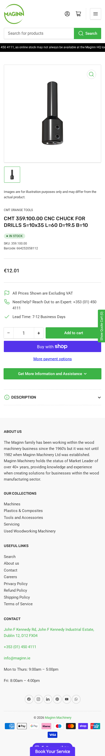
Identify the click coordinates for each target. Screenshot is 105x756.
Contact (10, 570)
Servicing (11, 524)
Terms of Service (18, 604)
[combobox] (52, 33)
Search (91, 33)
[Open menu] (95, 13)
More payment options (52, 359)
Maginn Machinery (58, 717)
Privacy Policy (16, 583)
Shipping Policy (17, 597)
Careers (10, 577)
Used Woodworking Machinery (30, 531)
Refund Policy (15, 590)
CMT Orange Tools (18, 210)
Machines (12, 504)
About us (11, 563)
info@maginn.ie (17, 658)
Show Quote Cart (101, 326)
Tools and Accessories (23, 517)
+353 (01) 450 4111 (20, 647)
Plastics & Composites (23, 510)
